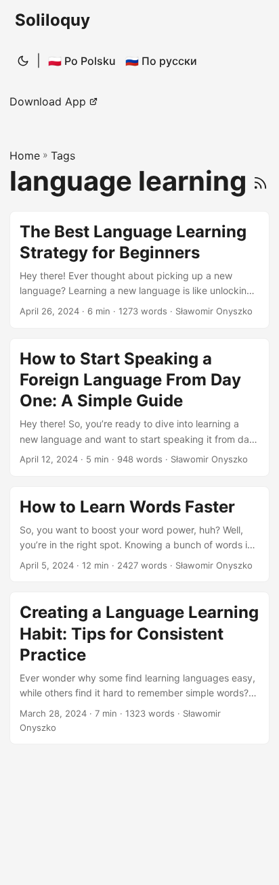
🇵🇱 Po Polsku (82, 61)
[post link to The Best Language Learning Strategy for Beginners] (139, 270)
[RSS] (260, 180)
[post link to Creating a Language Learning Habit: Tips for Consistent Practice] (139, 668)
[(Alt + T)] (23, 61)
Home (24, 155)
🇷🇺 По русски (161, 61)
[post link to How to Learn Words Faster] (139, 534)
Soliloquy (52, 20)
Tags (63, 155)
